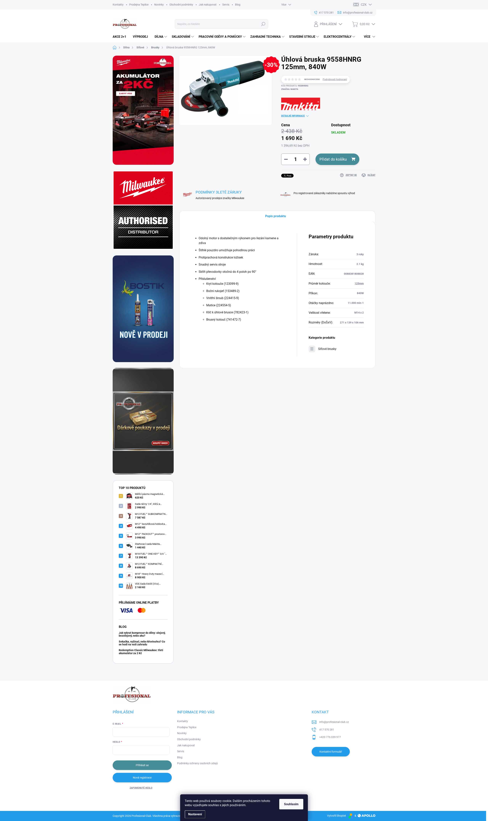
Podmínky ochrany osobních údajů (197, 763)
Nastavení (195, 814)
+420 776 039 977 (330, 737)
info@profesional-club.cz (334, 721)
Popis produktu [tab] (275, 216)
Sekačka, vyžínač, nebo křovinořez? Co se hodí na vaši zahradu (142, 643)
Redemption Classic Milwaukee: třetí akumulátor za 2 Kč (141, 652)
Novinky (159, 4)
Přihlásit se (142, 765)
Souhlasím (291, 804)
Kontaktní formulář (330, 751)
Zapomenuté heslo (141, 788)
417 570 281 (326, 729)
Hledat (263, 24)
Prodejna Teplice (138, 4)
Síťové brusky (327, 349)
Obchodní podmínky (181, 4)
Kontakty (118, 4)
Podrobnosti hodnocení (335, 79)
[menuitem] (121, 36)
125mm (359, 283)
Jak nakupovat (208, 4)
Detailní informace (293, 115)
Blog (237, 4)
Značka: (289, 89)
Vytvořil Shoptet (336, 815)
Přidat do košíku (333, 159)
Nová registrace (142, 777)
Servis (225, 4)
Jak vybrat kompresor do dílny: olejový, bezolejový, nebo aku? (142, 634)
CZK (364, 4)
